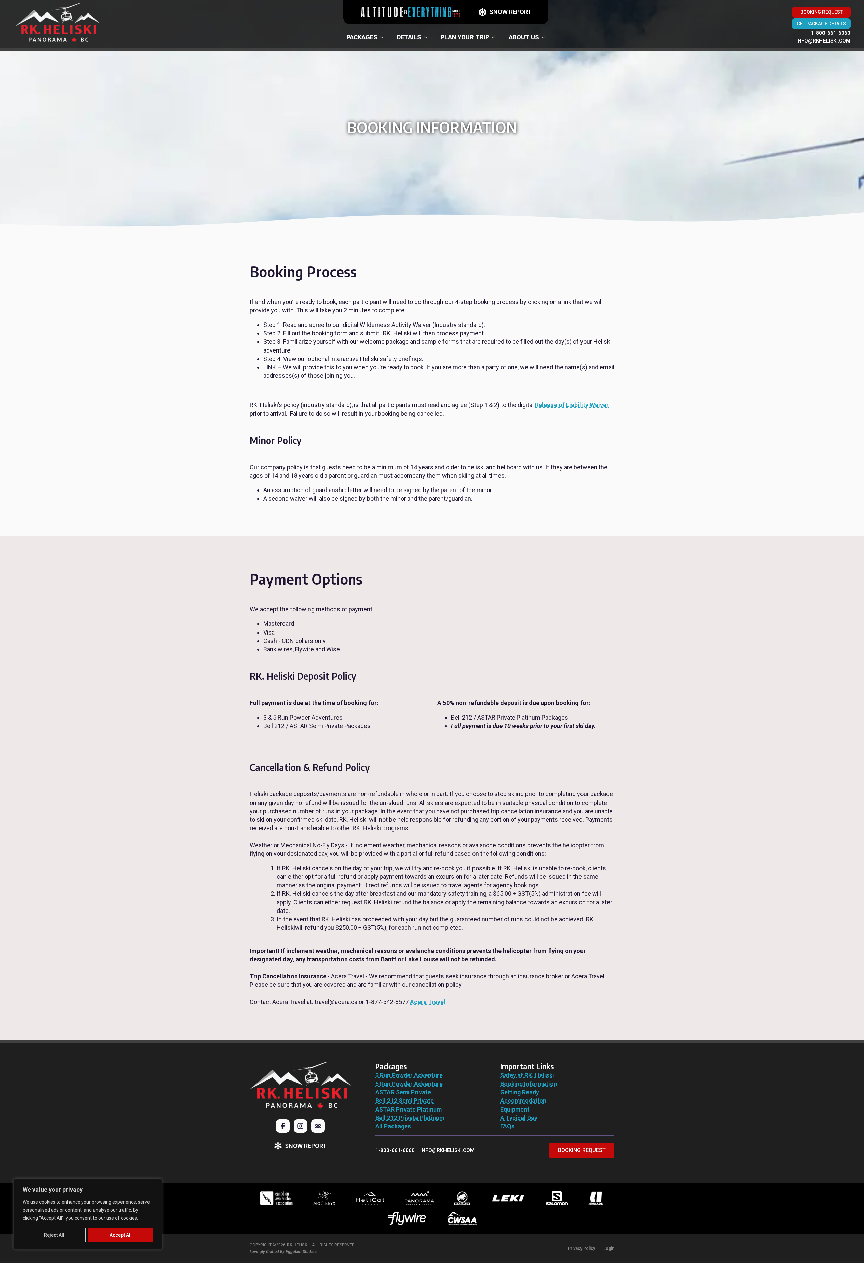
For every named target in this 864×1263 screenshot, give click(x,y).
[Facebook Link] (283, 1126)
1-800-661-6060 (830, 33)
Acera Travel (428, 1001)
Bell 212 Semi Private (404, 1100)
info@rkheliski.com (823, 41)
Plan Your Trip (465, 37)
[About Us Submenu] (545, 37)
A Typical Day (518, 1117)
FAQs (507, 1126)
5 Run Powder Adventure (409, 1083)
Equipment (515, 1109)
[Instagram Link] (300, 1126)
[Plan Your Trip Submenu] (495, 37)
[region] (88, 1214)
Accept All (121, 1235)
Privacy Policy (581, 1248)
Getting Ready (519, 1092)
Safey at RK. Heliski (527, 1075)
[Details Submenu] (427, 37)
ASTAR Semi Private (403, 1092)
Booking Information (528, 1083)
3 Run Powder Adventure (409, 1075)
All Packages (393, 1126)
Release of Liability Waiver (572, 405)
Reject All (54, 1235)
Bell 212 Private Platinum (409, 1117)
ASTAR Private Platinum (408, 1109)
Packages (362, 37)
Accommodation (523, 1100)
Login (608, 1248)
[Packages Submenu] (383, 37)
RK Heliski (297, 1245)
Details (409, 37)
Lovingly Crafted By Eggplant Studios (283, 1251)
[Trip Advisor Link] (318, 1126)
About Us (524, 37)
